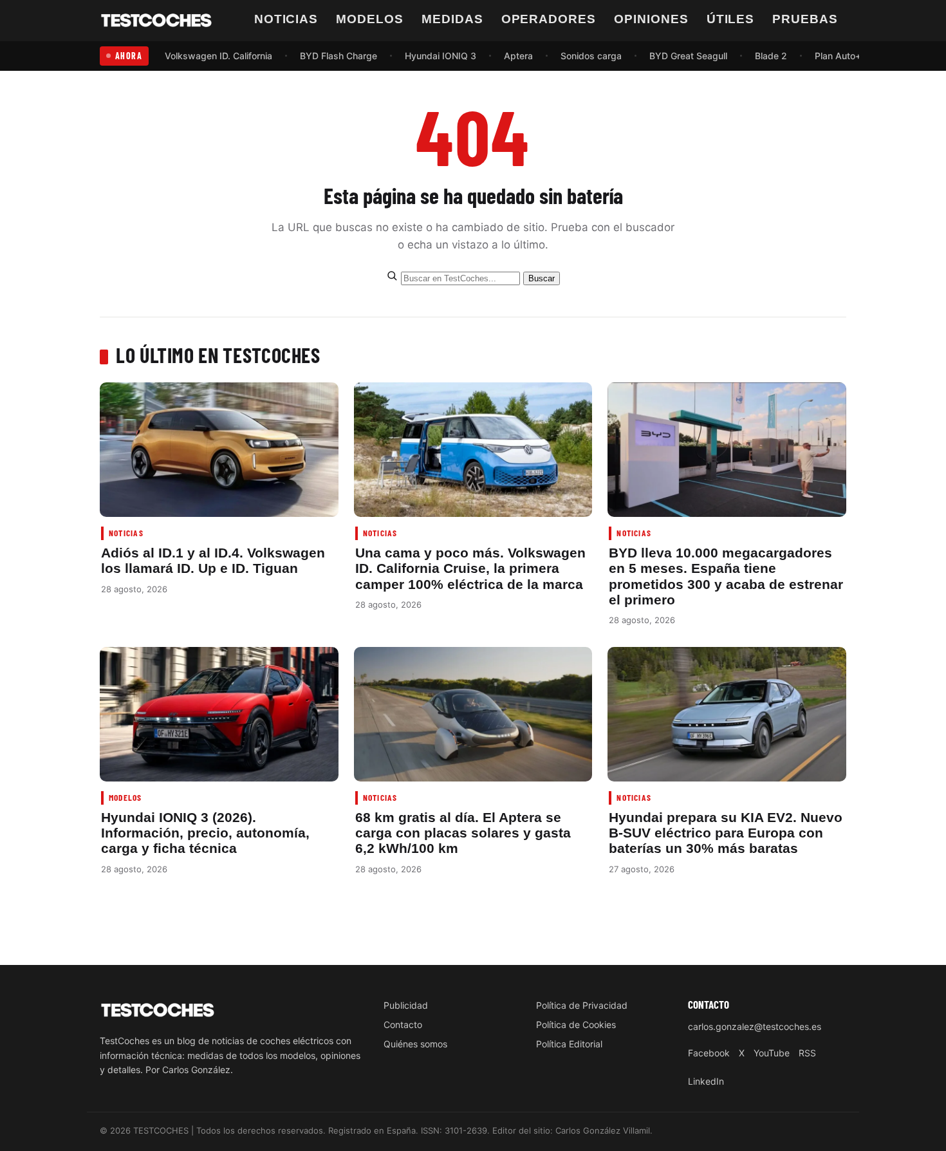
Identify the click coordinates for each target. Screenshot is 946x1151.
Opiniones (651, 19)
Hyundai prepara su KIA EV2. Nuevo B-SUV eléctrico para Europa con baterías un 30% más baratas (725, 833)
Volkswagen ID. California (218, 55)
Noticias (286, 19)
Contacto (403, 1024)
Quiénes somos (415, 1043)
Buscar (541, 278)
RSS (807, 1052)
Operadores (549, 19)
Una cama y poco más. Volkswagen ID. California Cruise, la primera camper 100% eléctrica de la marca (470, 568)
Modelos (369, 19)
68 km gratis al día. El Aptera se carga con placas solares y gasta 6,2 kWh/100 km (463, 833)
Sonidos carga (591, 55)
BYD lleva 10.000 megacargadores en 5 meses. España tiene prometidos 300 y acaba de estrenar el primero (726, 576)
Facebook (709, 1052)
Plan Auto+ (838, 55)
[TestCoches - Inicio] (156, 20)
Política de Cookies (576, 1024)
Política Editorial (569, 1043)
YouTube (772, 1052)
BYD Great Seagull (688, 55)
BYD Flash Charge (338, 55)
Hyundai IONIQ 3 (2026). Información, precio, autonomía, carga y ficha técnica (205, 833)
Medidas (452, 19)
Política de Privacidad (581, 1005)
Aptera (518, 55)
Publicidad (406, 1005)
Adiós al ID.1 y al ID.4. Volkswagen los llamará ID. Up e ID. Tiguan (213, 560)
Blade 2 (771, 55)
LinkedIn (706, 1081)
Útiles (731, 19)
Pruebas (805, 19)
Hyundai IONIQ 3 (440, 55)
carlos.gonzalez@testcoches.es (754, 1026)
